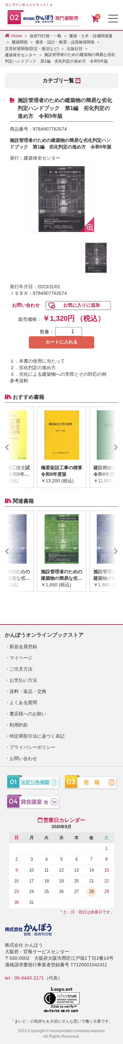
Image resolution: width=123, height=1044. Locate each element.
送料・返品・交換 (28, 691)
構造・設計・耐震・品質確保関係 (64, 42)
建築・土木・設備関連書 (91, 36)
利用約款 (19, 724)
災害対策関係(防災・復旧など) (32, 48)
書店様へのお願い (28, 713)
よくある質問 (23, 702)
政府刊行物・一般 (45, 36)
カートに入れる (62, 341)
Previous (17, 447)
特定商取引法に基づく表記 (37, 736)
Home (16, 36)
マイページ (21, 657)
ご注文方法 (21, 669)
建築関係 (20, 42)
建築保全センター (20, 55)
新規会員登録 (23, 646)
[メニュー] (113, 19)
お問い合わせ (26, 305)
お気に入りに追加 (81, 305)
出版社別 (74, 48)
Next (106, 447)
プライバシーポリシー (32, 747)
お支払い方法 (23, 680)
